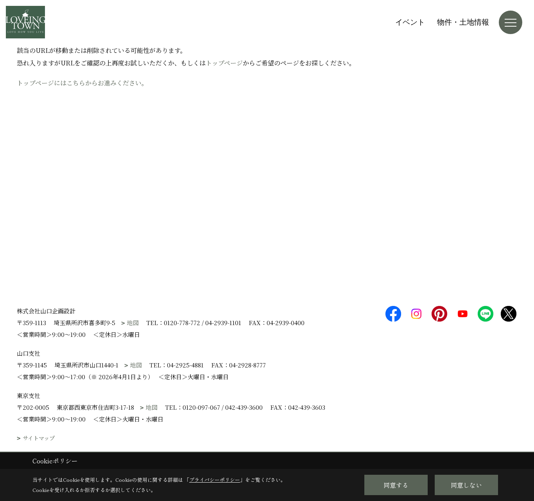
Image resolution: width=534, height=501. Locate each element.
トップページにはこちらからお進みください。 (82, 82)
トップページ (224, 62)
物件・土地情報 (463, 22)
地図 (133, 322)
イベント (410, 22)
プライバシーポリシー (214, 479)
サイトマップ (39, 438)
